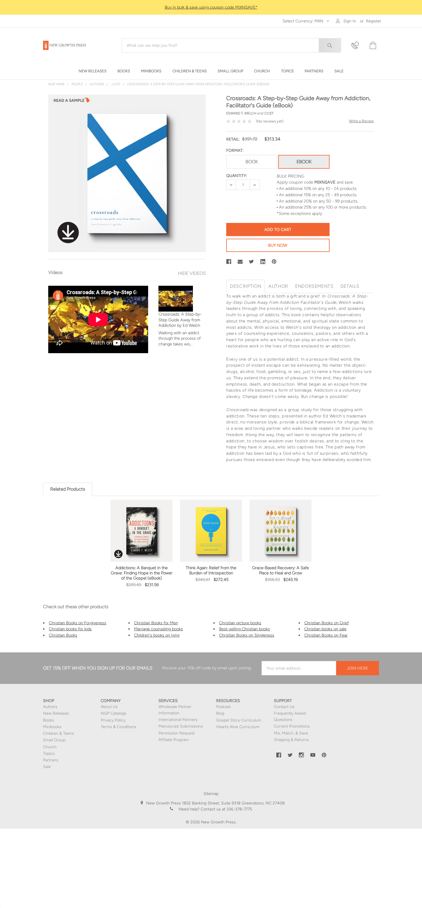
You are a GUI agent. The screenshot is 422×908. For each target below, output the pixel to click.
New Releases (56, 713)
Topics (49, 753)
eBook (304, 161)
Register (373, 21)
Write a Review (361, 121)
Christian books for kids (70, 628)
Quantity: (236, 175)
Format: (234, 150)
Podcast (223, 706)
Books (48, 720)
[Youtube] (313, 755)
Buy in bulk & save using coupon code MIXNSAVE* (211, 7)
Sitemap (211, 793)
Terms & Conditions (118, 726)
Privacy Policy (113, 720)
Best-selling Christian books (244, 628)
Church (50, 746)
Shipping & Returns (291, 739)
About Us (109, 706)
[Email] (240, 262)
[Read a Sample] (71, 101)
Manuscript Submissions (180, 726)
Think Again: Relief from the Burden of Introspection (211, 570)
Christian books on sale (325, 628)
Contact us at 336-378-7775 (226, 809)
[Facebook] (229, 262)
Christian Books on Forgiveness (77, 622)
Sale (47, 766)
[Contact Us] (357, 45)
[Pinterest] (274, 262)
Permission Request (176, 733)
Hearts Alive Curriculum (238, 726)
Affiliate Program (173, 739)
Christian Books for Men (156, 622)
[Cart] (372, 45)
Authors (50, 706)
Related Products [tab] (67, 489)
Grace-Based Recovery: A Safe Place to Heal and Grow (280, 570)
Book (251, 161)
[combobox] (231, 45)
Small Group (54, 740)
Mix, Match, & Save (291, 733)
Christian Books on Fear (326, 635)
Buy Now (277, 245)
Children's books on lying (156, 635)
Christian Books (63, 635)
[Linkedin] (263, 262)
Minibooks (52, 726)
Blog (220, 713)
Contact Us (284, 706)
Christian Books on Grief (326, 622)
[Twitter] (251, 262)
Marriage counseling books (158, 628)
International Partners (178, 719)
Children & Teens (58, 733)
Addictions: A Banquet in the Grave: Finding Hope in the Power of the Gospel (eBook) (142, 573)
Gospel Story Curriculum (238, 720)
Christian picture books (240, 622)
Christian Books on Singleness (246, 635)
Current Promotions (292, 726)
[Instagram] (301, 755)
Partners (50, 760)
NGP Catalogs (113, 713)
